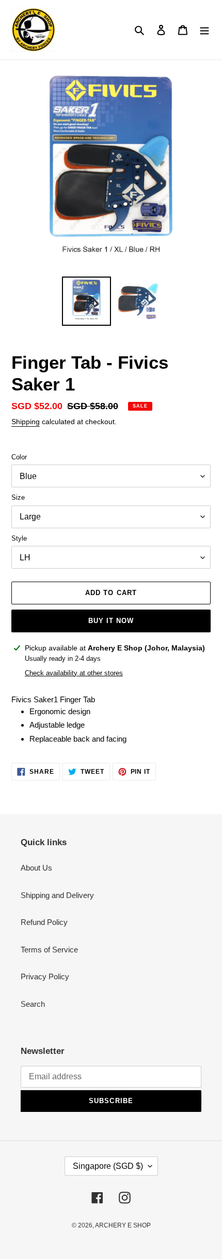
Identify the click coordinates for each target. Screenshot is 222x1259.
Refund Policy (44, 922)
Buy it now (111, 621)
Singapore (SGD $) (108, 1166)
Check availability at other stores (74, 673)
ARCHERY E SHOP (123, 1225)
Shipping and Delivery (57, 895)
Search (33, 1004)
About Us (36, 867)
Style (19, 538)
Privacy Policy (45, 976)
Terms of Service (49, 949)
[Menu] (204, 30)
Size (18, 497)
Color (19, 457)
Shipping (25, 421)
